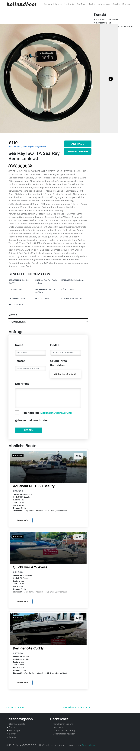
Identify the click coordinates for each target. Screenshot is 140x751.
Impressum (58, 727)
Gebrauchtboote (53, 4)
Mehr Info (22, 520)
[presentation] (111, 79)
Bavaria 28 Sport (16, 707)
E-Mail (54, 345)
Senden (28, 430)
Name (19, 345)
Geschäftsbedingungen (64, 734)
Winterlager (104, 4)
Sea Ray (81, 4)
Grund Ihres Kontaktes (58, 363)
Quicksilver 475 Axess (30, 567)
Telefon (20, 360)
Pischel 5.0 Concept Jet (76, 707)
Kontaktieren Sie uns (63, 724)
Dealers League (89, 745)
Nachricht (22, 383)
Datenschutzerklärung (56, 412)
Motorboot (18, 456)
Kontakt (126, 4)
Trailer (92, 4)
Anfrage (77, 143)
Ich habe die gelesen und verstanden (43, 416)
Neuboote (69, 4)
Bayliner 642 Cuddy (28, 648)
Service (116, 4)
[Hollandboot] (21, 4)
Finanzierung (78, 151)
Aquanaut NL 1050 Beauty (34, 486)
